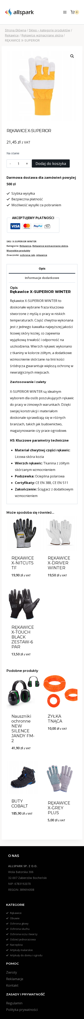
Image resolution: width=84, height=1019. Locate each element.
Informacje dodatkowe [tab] (42, 278)
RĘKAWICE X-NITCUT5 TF (22, 563)
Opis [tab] (42, 268)
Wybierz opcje (24, 664)
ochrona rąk (27, 255)
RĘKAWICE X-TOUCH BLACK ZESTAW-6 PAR (22, 637)
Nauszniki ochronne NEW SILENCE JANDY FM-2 (22, 728)
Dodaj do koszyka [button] (24, 585)
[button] (72, 56)
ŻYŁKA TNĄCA (55, 719)
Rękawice (25, 245)
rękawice (41, 255)
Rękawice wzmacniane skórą (50, 245)
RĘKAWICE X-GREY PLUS (59, 808)
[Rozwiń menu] (65, 12)
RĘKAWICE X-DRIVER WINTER (59, 563)
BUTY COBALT (19, 803)
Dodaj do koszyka (50, 163)
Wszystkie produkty (18, 250)
